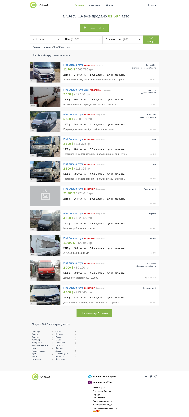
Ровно (58, 337)
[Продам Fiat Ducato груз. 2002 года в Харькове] (45, 220)
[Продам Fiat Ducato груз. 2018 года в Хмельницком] (45, 196)
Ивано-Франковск (40, 345)
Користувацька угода (102, 404)
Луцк (34, 354)
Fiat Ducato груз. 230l (76, 89)
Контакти (152, 5)
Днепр (35, 334)
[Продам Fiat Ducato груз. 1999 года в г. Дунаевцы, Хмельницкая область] (45, 270)
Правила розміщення (102, 401)
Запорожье (37, 342)
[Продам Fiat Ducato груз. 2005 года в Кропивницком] (45, 295)
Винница (36, 331)
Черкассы (59, 356)
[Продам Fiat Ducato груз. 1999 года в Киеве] (45, 146)
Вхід (111, 5)
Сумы (58, 340)
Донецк (35, 337)
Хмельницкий (61, 354)
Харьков (59, 348)
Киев (34, 348)
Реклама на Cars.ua (102, 391)
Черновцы (60, 359)
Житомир (36, 340)
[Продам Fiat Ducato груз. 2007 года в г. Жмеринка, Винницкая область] (45, 121)
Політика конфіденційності (105, 408)
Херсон (58, 351)
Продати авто (94, 5)
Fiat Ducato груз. (73, 65)
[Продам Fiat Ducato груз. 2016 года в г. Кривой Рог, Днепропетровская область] (45, 72)
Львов (34, 356)
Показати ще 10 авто (94, 313)
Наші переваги (99, 398)
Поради (96, 394)
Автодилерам (99, 388)
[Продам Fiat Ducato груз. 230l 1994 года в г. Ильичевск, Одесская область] (45, 97)
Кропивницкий (38, 351)
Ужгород (59, 345)
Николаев (36, 359)
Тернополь (60, 342)
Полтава (59, 334)
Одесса (58, 331)
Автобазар (79, 5)
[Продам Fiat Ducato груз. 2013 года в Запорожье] (45, 245)
